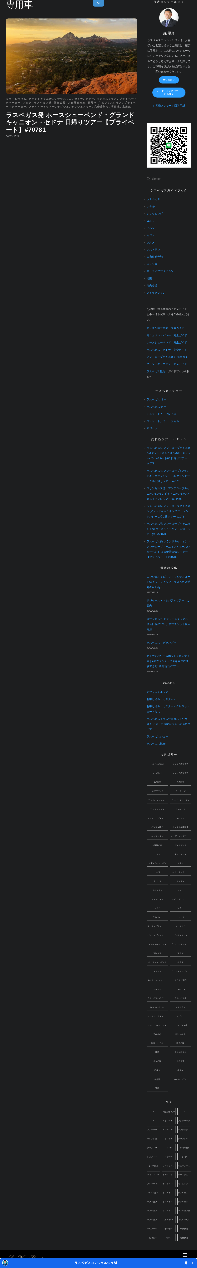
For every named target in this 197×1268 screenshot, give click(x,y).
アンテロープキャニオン (158, 818)
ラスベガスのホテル (169, 1202)
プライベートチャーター (181, 944)
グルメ (151, 242)
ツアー (89, 98)
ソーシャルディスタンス (169, 1166)
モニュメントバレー (180, 971)
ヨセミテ (157, 989)
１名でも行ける (16, 98)
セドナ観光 (153, 1166)
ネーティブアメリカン (160, 271)
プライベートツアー (42, 106)
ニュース (180, 917)
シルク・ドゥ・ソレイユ (161, 413)
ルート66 (168, 1220)
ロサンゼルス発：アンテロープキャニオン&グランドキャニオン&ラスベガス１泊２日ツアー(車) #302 (168, 493)
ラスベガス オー (156, 399)
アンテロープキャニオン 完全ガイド (168, 357)
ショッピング (155, 213)
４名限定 (157, 782)
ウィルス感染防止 (180, 827)
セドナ (78, 98)
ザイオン (180, 881)
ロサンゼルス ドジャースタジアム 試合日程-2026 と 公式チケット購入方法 (168, 624)
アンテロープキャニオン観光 (169, 1130)
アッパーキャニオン (180, 800)
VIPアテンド (157, 791)
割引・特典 (180, 1034)
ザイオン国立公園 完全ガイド (165, 328)
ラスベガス (153, 199)
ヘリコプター (153, 1175)
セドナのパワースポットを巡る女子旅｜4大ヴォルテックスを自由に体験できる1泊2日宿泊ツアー (168, 661)
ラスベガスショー (157, 736)
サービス (157, 881)
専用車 (115, 106)
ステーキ (169, 1157)
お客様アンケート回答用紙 (169, 105)
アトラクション (156, 292)
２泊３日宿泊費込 (180, 773)
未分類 (157, 1079)
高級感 (126, 106)
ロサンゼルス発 (181, 1025)
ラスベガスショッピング (153, 1211)
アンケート (180, 809)
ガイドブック (180, 845)
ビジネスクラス (107, 98)
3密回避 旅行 (169, 1112)
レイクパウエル (157, 1007)
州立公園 (157, 1061)
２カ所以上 (157, 773)
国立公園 (60, 102)
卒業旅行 (184, 1229)
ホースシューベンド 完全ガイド (167, 342)
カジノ (151, 235)
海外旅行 (184, 1238)
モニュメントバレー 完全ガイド (167, 335)
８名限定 (180, 782)
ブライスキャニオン (157, 944)
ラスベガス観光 (156, 371)
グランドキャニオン (42, 98)
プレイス (157, 953)
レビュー (180, 1016)
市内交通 (152, 285)
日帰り (92, 102)
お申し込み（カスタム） (161, 699)
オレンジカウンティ (153, 1139)
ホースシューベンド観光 (184, 1175)
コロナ (169, 1148)
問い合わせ (169, 80)
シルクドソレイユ (153, 1157)
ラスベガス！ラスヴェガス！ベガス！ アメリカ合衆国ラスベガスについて (168, 724)
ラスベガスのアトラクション (169, 1193)
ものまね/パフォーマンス (158, 980)
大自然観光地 (76, 102)
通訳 (157, 1088)
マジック (152, 428)
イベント (152, 228)
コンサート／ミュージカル (163, 421)
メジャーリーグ (153, 1184)
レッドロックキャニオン (158, 1016)
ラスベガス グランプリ (161, 642)
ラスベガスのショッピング (184, 1193)
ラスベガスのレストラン (184, 1202)
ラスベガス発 (43, 102)
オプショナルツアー (159, 692)
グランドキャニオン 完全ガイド (167, 364)
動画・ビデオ (157, 1043)
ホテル (151, 206)
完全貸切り (101, 106)
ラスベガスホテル (169, 1211)
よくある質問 (180, 980)
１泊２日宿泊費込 (180, 764)
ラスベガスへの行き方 (158, 998)
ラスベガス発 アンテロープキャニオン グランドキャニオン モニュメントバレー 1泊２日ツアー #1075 (168, 511)
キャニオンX (180, 854)
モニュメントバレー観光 (184, 1184)
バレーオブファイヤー (158, 935)
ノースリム (180, 926)
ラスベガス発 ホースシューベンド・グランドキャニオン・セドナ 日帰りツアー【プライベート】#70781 (70, 122)
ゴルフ (151, 220)
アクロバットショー (157, 800)
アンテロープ (184, 1121)
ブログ (27, 102)
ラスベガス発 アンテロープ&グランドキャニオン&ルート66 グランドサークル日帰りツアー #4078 (168, 476)
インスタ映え (157, 827)
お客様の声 (157, 845)
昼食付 (180, 1070)
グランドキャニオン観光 (184, 1139)
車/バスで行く (180, 1079)
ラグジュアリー (81, 106)
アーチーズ (180, 791)
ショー (180, 890)
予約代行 (157, 1034)
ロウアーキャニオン (157, 1025)
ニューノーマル (184, 1166)
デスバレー (157, 917)
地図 (149, 278)
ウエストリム (157, 836)
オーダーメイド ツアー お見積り (169, 92)
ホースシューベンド (157, 962)
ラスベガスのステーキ (153, 1202)
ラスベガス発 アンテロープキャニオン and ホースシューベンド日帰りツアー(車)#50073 (168, 529)
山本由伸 (153, 1238)
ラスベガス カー (156, 406)
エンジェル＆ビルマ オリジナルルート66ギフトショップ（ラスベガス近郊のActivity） (168, 582)
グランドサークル (153, 1148)
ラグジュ (63, 106)
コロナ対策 (184, 1148)
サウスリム (64, 98)
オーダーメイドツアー (181, 836)
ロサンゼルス (169, 1229)
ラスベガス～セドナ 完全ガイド (167, 349)
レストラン (153, 249)
